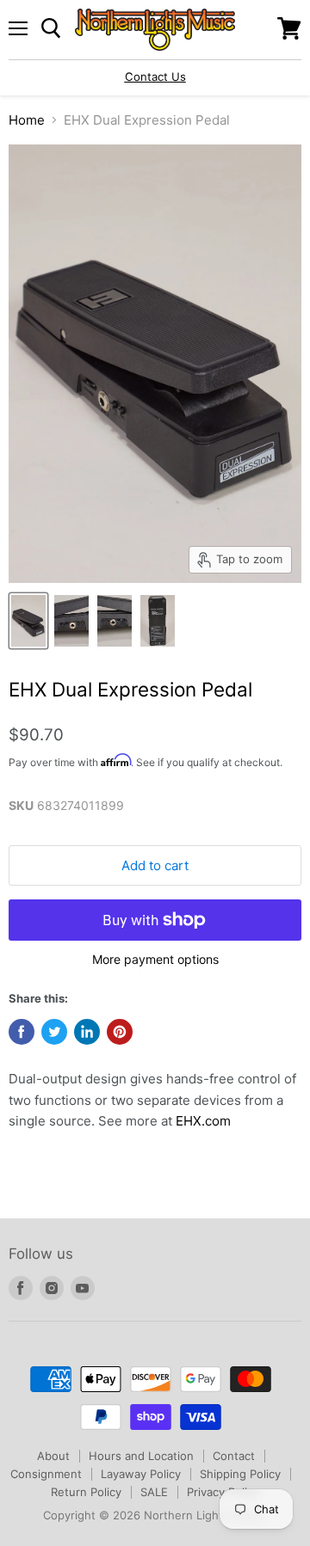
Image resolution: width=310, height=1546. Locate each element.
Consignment (46, 1474)
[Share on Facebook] (21, 1032)
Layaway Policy (141, 1474)
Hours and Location (141, 1456)
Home (27, 120)
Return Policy (86, 1492)
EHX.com (203, 1121)
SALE (154, 1492)
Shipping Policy (240, 1474)
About (53, 1456)
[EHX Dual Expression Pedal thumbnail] (28, 620)
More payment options (155, 959)
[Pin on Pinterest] (120, 1032)
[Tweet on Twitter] (54, 1032)
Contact (234, 1456)
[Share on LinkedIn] (87, 1032)
